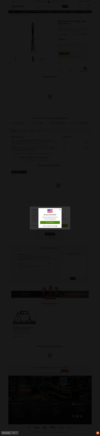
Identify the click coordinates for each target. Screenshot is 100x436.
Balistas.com (53, 219)
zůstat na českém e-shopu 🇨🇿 (50, 226)
